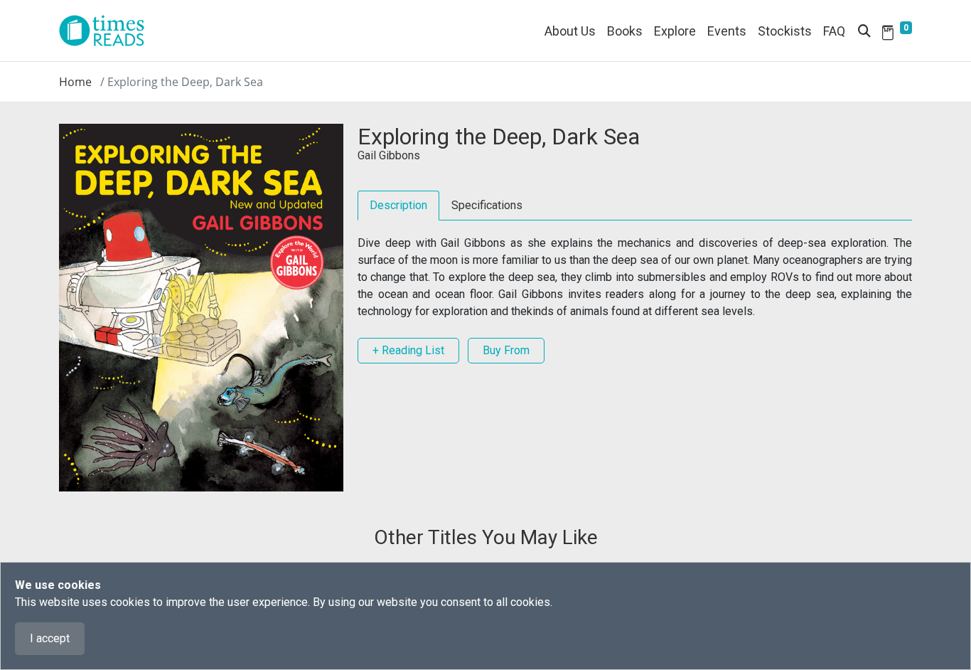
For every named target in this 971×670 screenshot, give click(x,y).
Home (75, 82)
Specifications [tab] (486, 205)
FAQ (834, 30)
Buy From (506, 350)
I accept (50, 638)
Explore (675, 30)
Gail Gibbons (389, 155)
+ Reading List (408, 350)
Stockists (785, 30)
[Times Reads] (107, 30)
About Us (570, 30)
